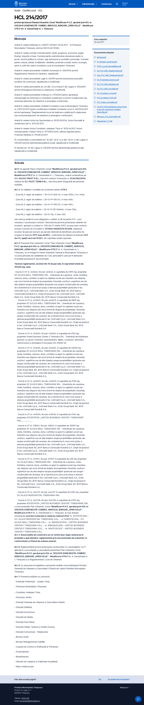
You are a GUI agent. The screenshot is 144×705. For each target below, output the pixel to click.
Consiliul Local (29, 10)
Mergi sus (124, 687)
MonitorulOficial (125, 4)
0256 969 (25, 698)
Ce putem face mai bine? (119, 679)
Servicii (72, 4)
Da (100, 679)
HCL (40, 10)
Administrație (88, 4)
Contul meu (106, 4)
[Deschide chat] (138, 699)
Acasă (17, 10)
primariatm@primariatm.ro (30, 701)
